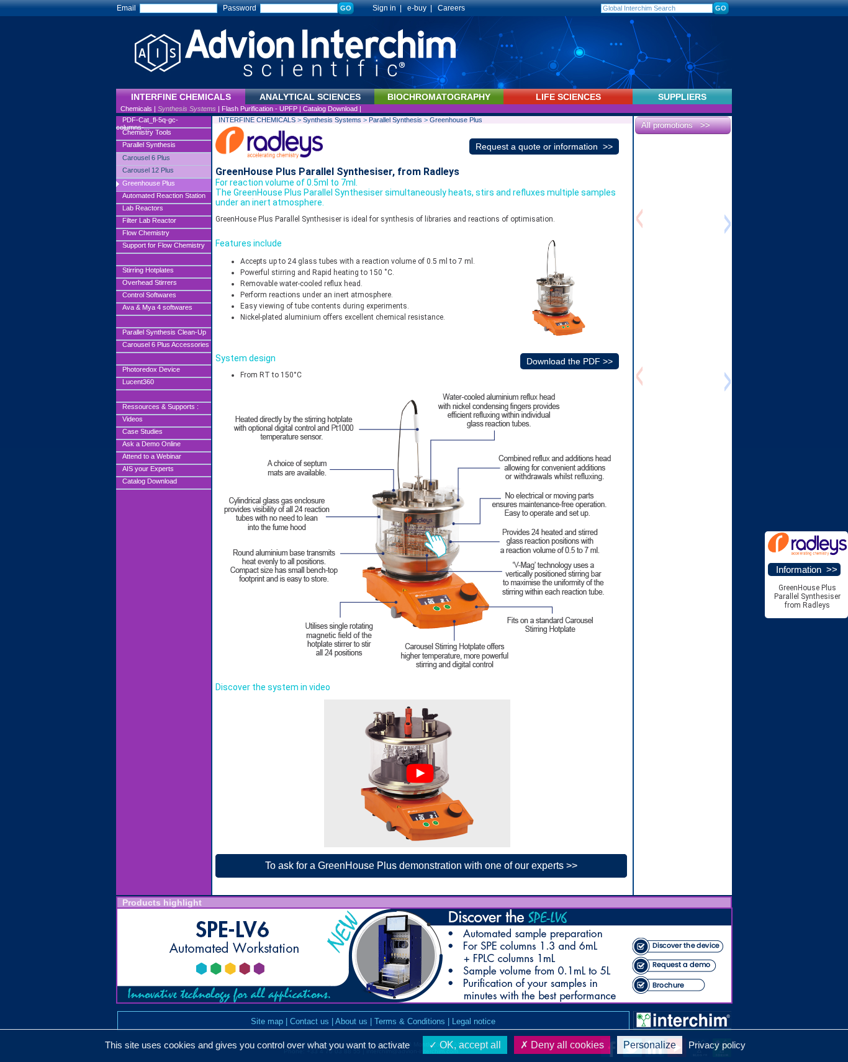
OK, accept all (469, 1045)
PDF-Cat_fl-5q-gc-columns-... (147, 122)
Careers (451, 8)
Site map (267, 1021)
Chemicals (136, 108)
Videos (132, 419)
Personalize (649, 1045)
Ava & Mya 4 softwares (157, 307)
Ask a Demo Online (151, 444)
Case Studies (142, 431)
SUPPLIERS (682, 97)
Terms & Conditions (409, 1021)
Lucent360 (138, 381)
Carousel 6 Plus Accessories (165, 344)
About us (351, 1021)
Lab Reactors (142, 208)
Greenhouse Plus (148, 183)
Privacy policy (717, 1045)
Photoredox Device (151, 369)
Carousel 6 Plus (146, 157)
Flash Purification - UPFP (259, 108)
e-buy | (421, 8)
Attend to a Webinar (151, 456)
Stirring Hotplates (148, 270)
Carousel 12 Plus (148, 170)
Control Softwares (149, 295)
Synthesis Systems (187, 108)
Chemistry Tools (146, 132)
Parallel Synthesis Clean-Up (164, 332)
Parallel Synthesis (149, 144)
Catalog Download (330, 108)
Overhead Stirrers (149, 282)
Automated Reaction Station (163, 195)
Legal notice (473, 1021)
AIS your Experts (148, 468)
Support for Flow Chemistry (163, 245)
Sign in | (381, 8)
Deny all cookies (566, 1045)
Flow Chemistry (145, 232)
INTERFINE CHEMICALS (257, 120)
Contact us (309, 1021)
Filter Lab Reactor (149, 220)
